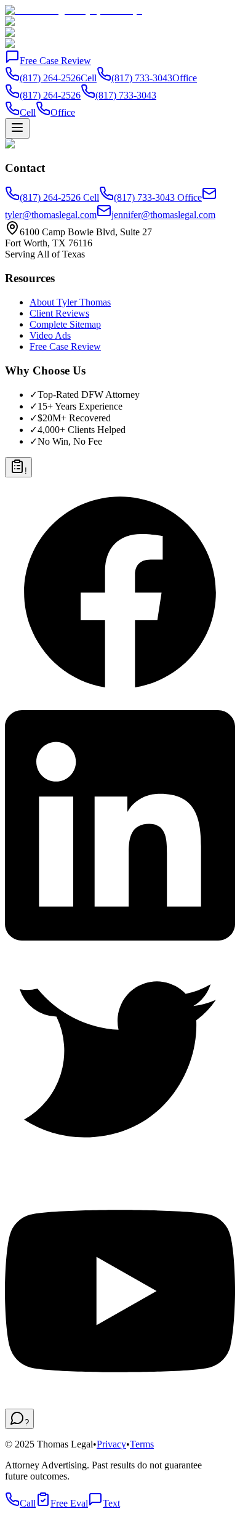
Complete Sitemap (65, 324)
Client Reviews (59, 313)
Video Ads (50, 335)
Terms (142, 1444)
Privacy (111, 1444)
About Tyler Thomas (70, 302)
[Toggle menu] (17, 128)
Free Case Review (55, 60)
